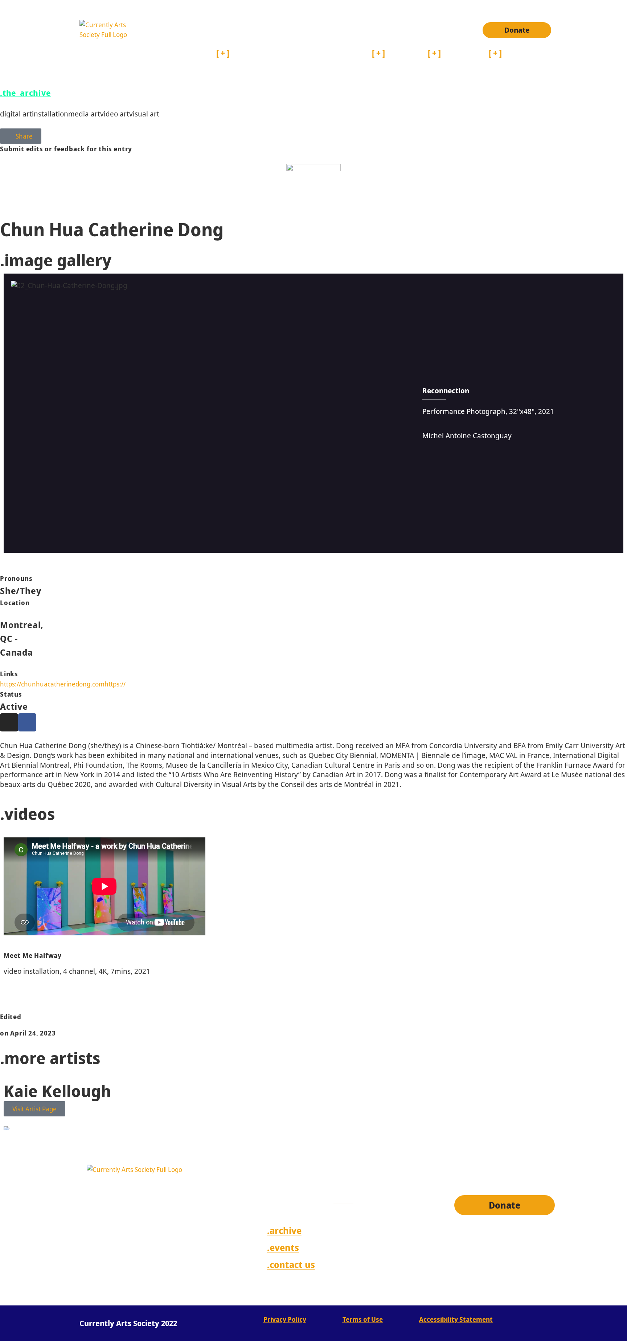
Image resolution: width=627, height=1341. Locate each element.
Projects (262, 53)
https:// (115, 684)
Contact (534, 53)
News (412, 53)
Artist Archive (338, 53)
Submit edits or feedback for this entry (66, 148)
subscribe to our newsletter (335, 1158)
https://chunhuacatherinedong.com (52, 684)
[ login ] (538, 1269)
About (199, 53)
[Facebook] (27, 722)
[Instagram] (9, 722)
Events (470, 53)
